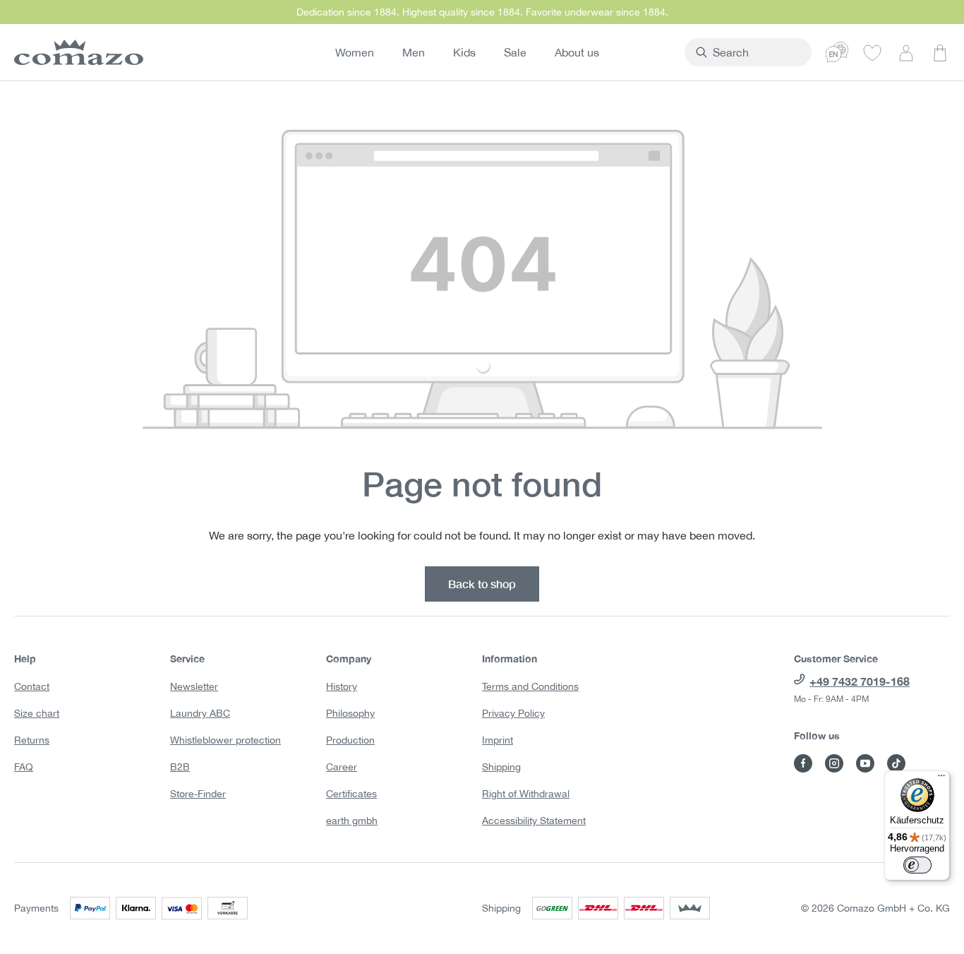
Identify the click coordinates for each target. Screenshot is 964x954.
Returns (31, 740)
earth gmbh (352, 820)
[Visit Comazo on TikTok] (896, 763)
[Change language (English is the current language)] (837, 52)
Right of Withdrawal (526, 793)
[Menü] (941, 778)
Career (341, 767)
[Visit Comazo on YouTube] (865, 763)
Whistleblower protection (225, 740)
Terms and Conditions (530, 686)
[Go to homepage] (76, 52)
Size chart (36, 713)
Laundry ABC (200, 713)
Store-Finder (198, 793)
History (341, 686)
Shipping (501, 767)
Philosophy (350, 713)
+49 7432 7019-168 (859, 681)
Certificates (351, 793)
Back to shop (482, 583)
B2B (180, 767)
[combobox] (756, 52)
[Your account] (906, 52)
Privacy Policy (513, 713)
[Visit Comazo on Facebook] (803, 763)
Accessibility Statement (534, 820)
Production (350, 740)
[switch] (917, 865)
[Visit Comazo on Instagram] (834, 763)
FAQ (23, 767)
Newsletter (194, 686)
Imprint (497, 740)
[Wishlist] (872, 52)
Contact (31, 686)
